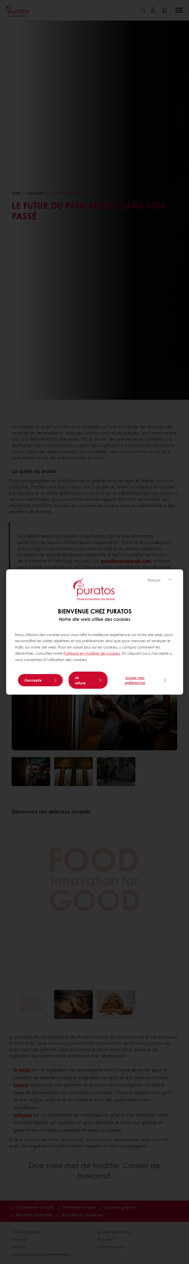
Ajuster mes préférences (135, 680)
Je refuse (80, 680)
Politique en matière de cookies (91, 653)
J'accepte (33, 680)
